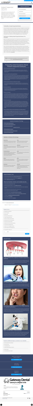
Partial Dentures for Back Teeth (8, 221)
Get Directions (16, 359)
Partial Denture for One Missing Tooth (9, 220)
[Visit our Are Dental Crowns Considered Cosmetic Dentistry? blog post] (16, 281)
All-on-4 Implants (6, 212)
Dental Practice (6, 349)
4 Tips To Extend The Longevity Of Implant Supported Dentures (16, 258)
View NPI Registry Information (22, 193)
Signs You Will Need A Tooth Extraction (13, 330)
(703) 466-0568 (21, 114)
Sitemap (6, 398)
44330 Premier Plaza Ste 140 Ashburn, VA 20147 (16, 0)
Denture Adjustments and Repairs (8, 342)
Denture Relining (6, 344)
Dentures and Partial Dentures (8, 215)
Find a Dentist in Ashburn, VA (8, 229)
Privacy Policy (3, 398)
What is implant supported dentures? (9, 123)
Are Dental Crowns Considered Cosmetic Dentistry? (16, 282)
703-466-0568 (13, 52)
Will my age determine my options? (8, 129)
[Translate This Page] (32, 405)
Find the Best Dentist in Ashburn (8, 350)
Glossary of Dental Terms (17, 176)
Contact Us (16, 374)
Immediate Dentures (7, 345)
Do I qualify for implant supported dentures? (9, 124)
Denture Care (6, 214)
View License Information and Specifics (16, 192)
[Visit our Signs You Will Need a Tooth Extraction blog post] (16, 329)
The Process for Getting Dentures (8, 224)
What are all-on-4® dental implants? (8, 132)
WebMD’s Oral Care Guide (10, 179)
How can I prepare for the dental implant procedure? (10, 130)
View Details (10, 196)
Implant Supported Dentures (10, 202)
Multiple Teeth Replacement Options (9, 347)
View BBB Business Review (17, 185)
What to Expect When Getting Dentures (9, 227)
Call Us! (29, 0)
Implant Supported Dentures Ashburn (18, 59)
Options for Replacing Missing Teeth (9, 218)
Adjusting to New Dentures (7, 211)
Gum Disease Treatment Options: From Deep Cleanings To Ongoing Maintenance (16, 306)
